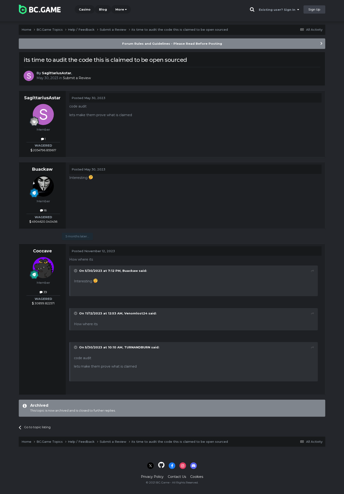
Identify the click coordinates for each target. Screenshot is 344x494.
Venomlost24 (135, 313)
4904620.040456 (44, 221)
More (119, 9)
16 (45, 210)
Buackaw (42, 169)
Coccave (42, 251)
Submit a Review (77, 78)
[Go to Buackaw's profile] (43, 186)
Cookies (196, 477)
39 (45, 292)
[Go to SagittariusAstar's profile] (29, 76)
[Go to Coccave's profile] (43, 267)
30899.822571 (44, 303)
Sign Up (314, 9)
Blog (103, 9)
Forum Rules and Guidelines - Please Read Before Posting (172, 43)
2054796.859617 (44, 150)
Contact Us (177, 477)
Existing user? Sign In (278, 9)
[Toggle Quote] (76, 271)
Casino (85, 9)
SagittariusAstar (56, 73)
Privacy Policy (152, 477)
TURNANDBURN (137, 347)
